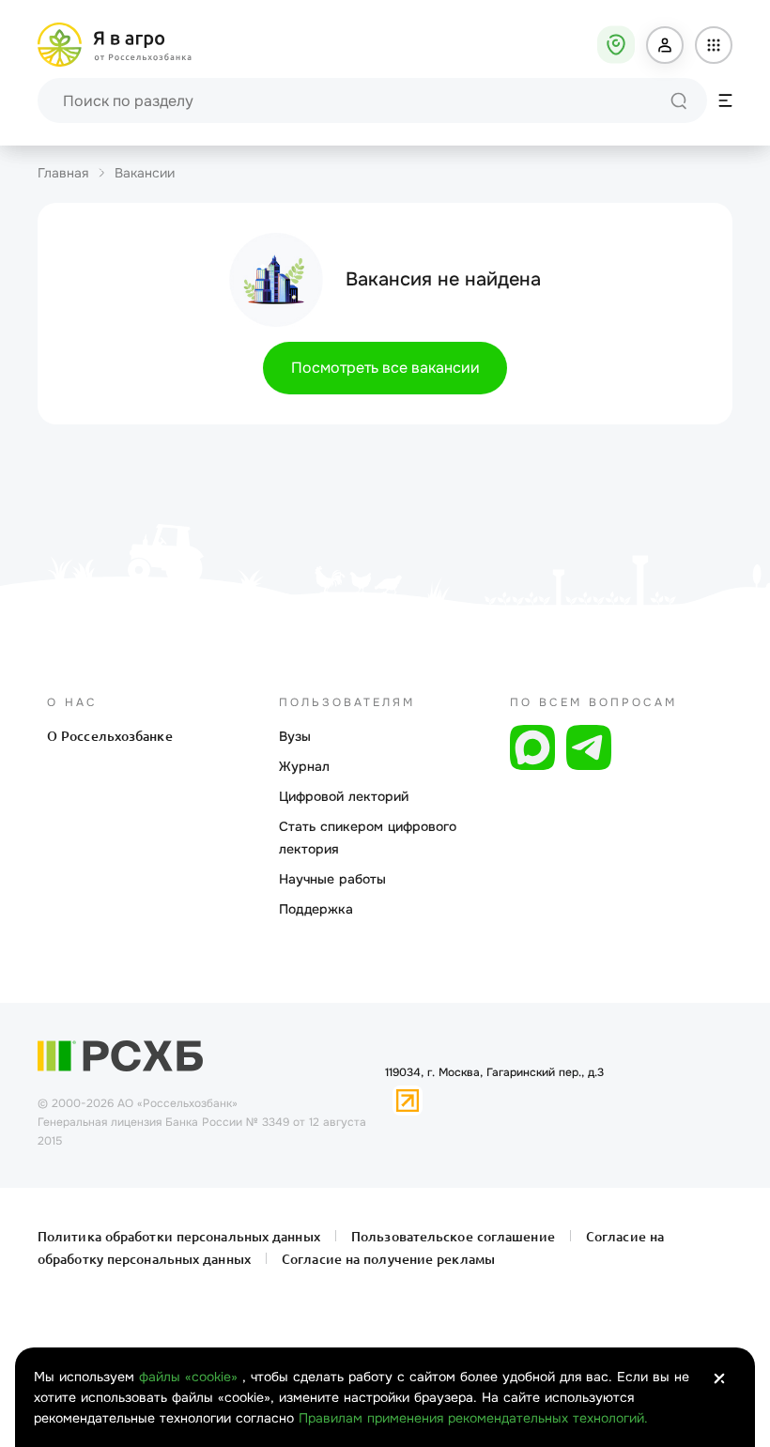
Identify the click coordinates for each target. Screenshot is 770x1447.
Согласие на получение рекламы (386, 1259)
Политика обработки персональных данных (181, 1236)
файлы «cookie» (190, 1376)
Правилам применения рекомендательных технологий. (473, 1417)
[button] (665, 45)
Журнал (304, 766)
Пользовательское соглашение (453, 1236)
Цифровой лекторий (343, 796)
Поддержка (316, 909)
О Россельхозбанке (110, 736)
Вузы (295, 736)
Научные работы (332, 878)
